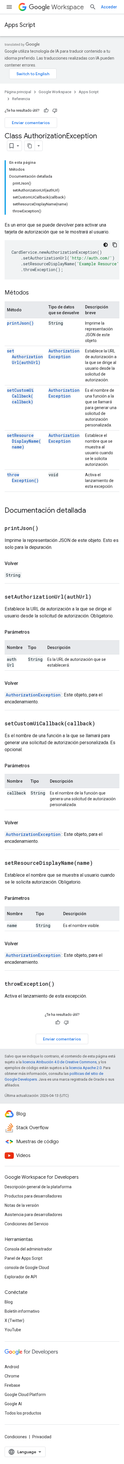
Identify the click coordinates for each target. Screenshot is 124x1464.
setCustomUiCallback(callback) (20, 395)
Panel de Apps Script (23, 1258)
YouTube (13, 1329)
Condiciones (16, 1436)
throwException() (23, 477)
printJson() (20, 323)
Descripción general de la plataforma (38, 1187)
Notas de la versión (22, 1205)
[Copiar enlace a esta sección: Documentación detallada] (91, 510)
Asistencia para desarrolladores (33, 1214)
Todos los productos (23, 1413)
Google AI (13, 1404)
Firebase (12, 1385)
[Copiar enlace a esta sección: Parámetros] (35, 632)
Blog (9, 1302)
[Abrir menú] (9, 7)
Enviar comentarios (31, 122)
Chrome (12, 1376)
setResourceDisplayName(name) (24, 441)
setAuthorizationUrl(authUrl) (25, 356)
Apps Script (20, 25)
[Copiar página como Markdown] (30, 146)
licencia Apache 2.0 (85, 1068)
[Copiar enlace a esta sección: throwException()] (61, 984)
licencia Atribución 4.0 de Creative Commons (59, 1062)
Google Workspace (55, 92)
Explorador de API (21, 1276)
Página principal (18, 92)
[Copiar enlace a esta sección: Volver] (24, 563)
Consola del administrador (28, 1249)
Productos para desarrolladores (33, 1196)
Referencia (21, 99)
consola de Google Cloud (27, 1267)
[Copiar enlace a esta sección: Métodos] (34, 293)
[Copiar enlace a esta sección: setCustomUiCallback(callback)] (102, 723)
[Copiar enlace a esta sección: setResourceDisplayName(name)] (100, 863)
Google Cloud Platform (25, 1394)
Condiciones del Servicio (26, 1224)
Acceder (109, 7)
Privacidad (41, 1436)
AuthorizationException (64, 353)
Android (12, 1366)
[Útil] (46, 110)
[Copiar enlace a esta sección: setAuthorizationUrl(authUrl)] (98, 597)
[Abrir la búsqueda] (92, 6)
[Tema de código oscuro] (105, 244)
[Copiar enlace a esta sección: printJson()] (45, 528)
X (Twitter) (14, 1320)
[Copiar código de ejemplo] (114, 244)
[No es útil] (54, 110)
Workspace (67, 7)
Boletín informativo (22, 1311)
